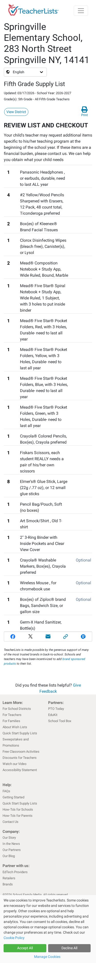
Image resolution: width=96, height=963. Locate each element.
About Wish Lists (15, 727)
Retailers (9, 878)
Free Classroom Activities (21, 751)
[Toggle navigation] (81, 11)
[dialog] (48, 929)
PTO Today (56, 709)
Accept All (25, 948)
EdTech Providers (15, 872)
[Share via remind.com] (83, 636)
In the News (11, 844)
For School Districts (17, 709)
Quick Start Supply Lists (20, 733)
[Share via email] (48, 636)
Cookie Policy (14, 938)
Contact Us (10, 822)
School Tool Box (59, 721)
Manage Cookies (47, 957)
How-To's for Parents (18, 816)
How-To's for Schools (18, 809)
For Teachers (12, 715)
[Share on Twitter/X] (30, 636)
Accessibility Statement (20, 770)
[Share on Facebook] (13, 636)
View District (16, 112)
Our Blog (9, 856)
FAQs (6, 791)
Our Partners (12, 850)
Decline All (69, 948)
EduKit (52, 715)
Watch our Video (14, 764)
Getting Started (13, 797)
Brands (8, 884)
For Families (11, 721)
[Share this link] (65, 636)
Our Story (9, 837)
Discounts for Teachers (20, 758)
